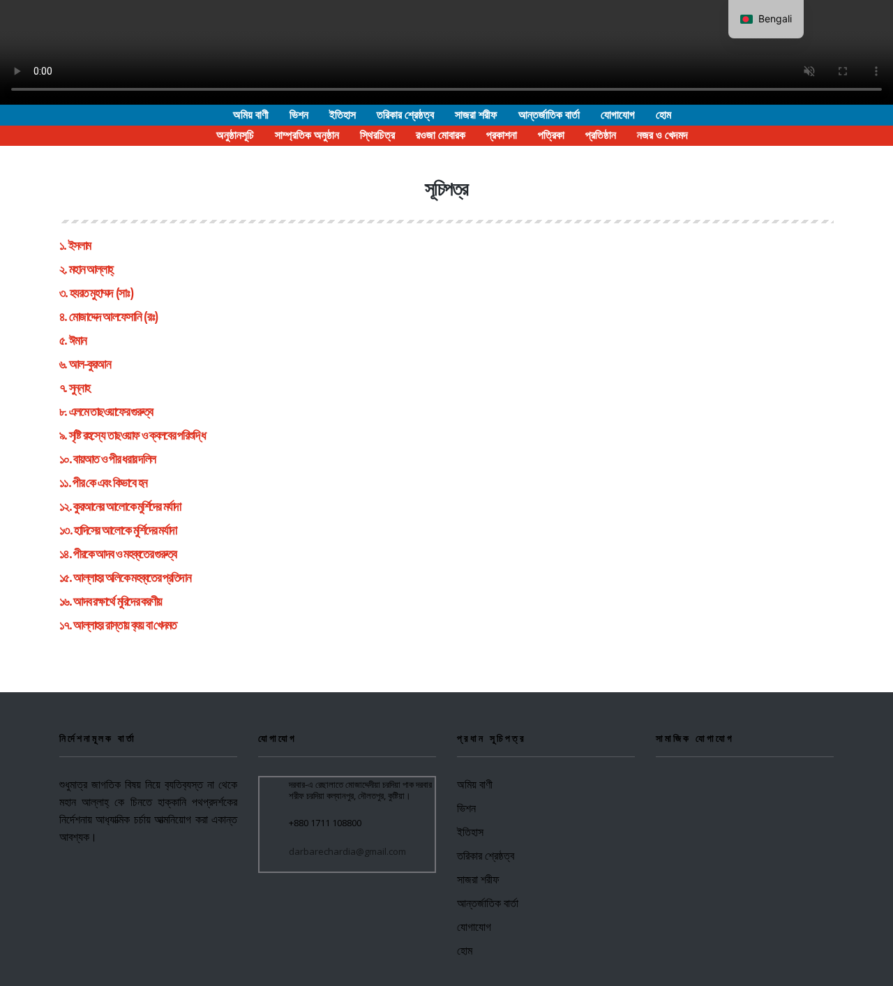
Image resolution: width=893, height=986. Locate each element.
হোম (663, 114)
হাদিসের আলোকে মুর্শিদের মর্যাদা (125, 530)
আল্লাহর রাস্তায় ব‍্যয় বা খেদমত (124, 625)
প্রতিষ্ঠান (600, 135)
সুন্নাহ (79, 388)
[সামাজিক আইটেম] (662, 787)
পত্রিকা (551, 135)
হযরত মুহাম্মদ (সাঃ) (101, 293)
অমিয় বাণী (251, 114)
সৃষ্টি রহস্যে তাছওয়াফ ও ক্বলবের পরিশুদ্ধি (137, 435)
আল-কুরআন (89, 364)
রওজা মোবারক (440, 135)
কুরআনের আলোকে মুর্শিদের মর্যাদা (126, 506)
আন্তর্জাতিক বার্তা (549, 114)
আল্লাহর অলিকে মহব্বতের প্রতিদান (131, 577)
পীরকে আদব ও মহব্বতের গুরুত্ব (124, 554)
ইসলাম (79, 245)
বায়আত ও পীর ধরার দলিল (114, 459)
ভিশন (299, 114)
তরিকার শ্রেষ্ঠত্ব (405, 114)
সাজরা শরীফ (476, 114)
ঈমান (77, 340)
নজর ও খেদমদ (662, 135)
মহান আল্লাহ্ (90, 269)
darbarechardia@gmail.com (347, 851)
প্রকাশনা (501, 135)
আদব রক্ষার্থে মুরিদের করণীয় (117, 601)
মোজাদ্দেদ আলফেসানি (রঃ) (113, 316)
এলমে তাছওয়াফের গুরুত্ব (111, 411)
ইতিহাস (342, 114)
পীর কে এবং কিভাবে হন (110, 483)
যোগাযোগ (618, 114)
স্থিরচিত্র (377, 135)
